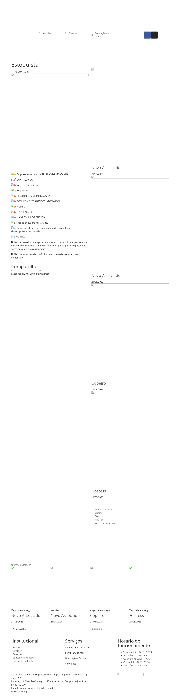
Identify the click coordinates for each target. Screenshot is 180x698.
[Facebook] (147, 35)
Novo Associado (106, 167)
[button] (16, 272)
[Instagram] (154, 35)
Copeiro (98, 383)
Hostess (98, 491)
